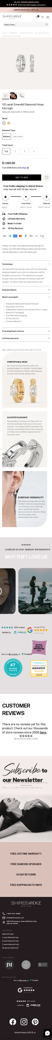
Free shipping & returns (13, 331)
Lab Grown (18, 136)
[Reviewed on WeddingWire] (13, 676)
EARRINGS (13, 33)
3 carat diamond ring (10, 944)
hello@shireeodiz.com (15, 918)
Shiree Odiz (11, 1038)
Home (4, 33)
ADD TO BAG (21, 177)
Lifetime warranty (10, 338)
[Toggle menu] (47, 17)
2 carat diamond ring (10, 941)
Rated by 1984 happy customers (32, 5)
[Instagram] (25, 1021)
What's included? (10, 297)
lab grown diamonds (10, 948)
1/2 (6, 151)
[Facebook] (14, 1021)
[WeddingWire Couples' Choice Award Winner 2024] (39, 676)
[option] (26, 64)
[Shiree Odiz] (12, 17)
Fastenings (7, 264)
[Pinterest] (36, 1021)
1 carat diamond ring (10, 937)
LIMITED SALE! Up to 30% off (26, 10)
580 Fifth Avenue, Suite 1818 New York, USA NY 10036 (22, 922)
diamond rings (7, 934)
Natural (6, 136)
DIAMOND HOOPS (26, 33)
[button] (47, 1033)
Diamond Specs (9, 290)
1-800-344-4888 (13, 914)
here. (43, 732)
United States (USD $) (23, 1032)
